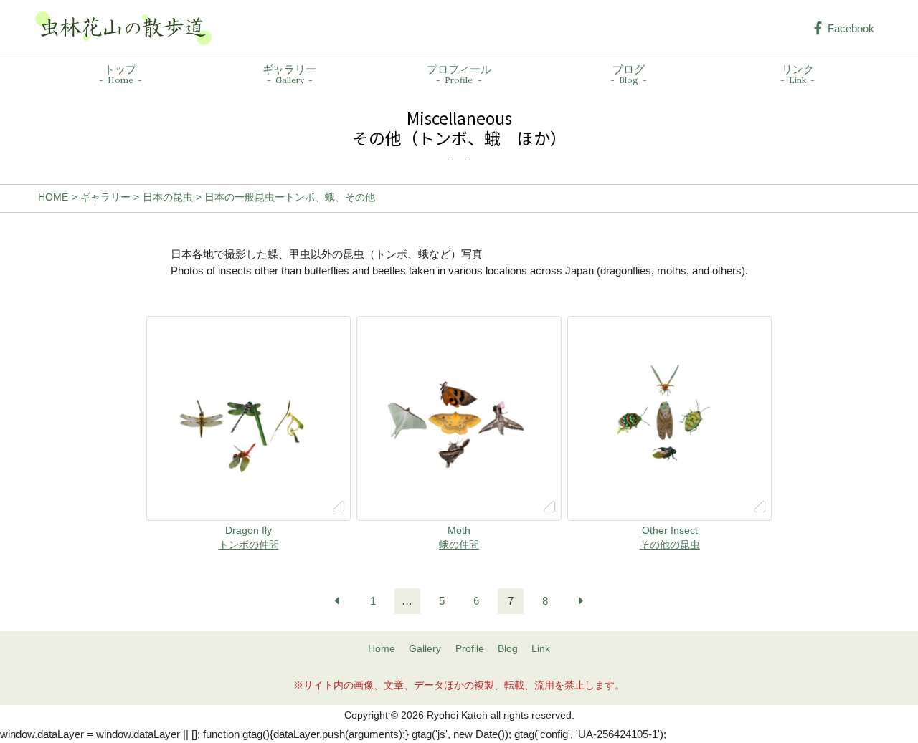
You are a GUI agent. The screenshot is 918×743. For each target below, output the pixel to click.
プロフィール (459, 74)
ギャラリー (289, 74)
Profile (469, 648)
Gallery (425, 648)
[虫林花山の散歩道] (123, 28)
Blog (508, 648)
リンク (798, 74)
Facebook (851, 28)
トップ (120, 74)
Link (540, 648)
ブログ (628, 74)
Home (381, 648)
